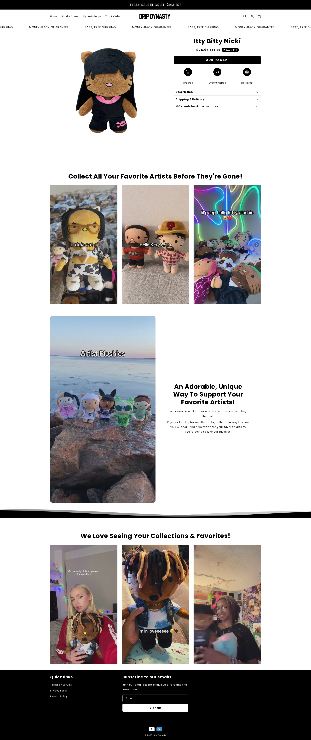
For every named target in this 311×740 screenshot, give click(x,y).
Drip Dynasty (160, 735)
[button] (244, 16)
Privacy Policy (59, 690)
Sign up (155, 708)
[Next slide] (256, 244)
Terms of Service (61, 684)
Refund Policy (58, 696)
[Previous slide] (54, 244)
